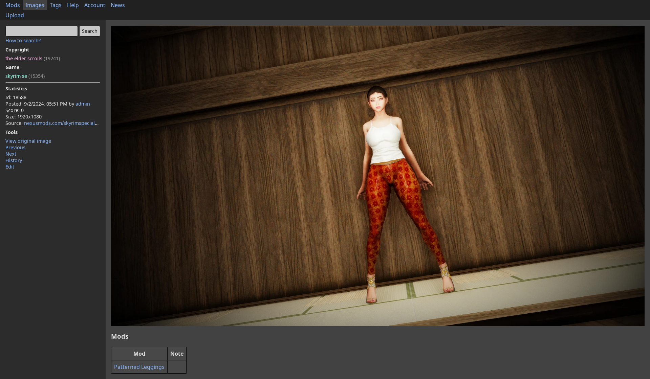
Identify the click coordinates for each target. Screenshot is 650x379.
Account (94, 5)
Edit (9, 166)
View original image (28, 141)
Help (73, 5)
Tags (56, 5)
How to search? (23, 40)
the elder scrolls (32, 58)
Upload (14, 15)
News (118, 5)
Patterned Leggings (139, 367)
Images (34, 5)
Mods (12, 5)
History (13, 160)
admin (82, 104)
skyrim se (25, 76)
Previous (15, 147)
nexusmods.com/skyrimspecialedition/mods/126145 (84, 123)
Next (10, 154)
